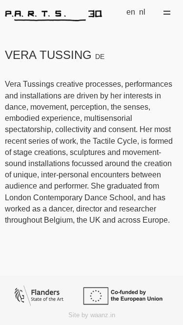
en (130, 12)
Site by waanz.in (91, 315)
